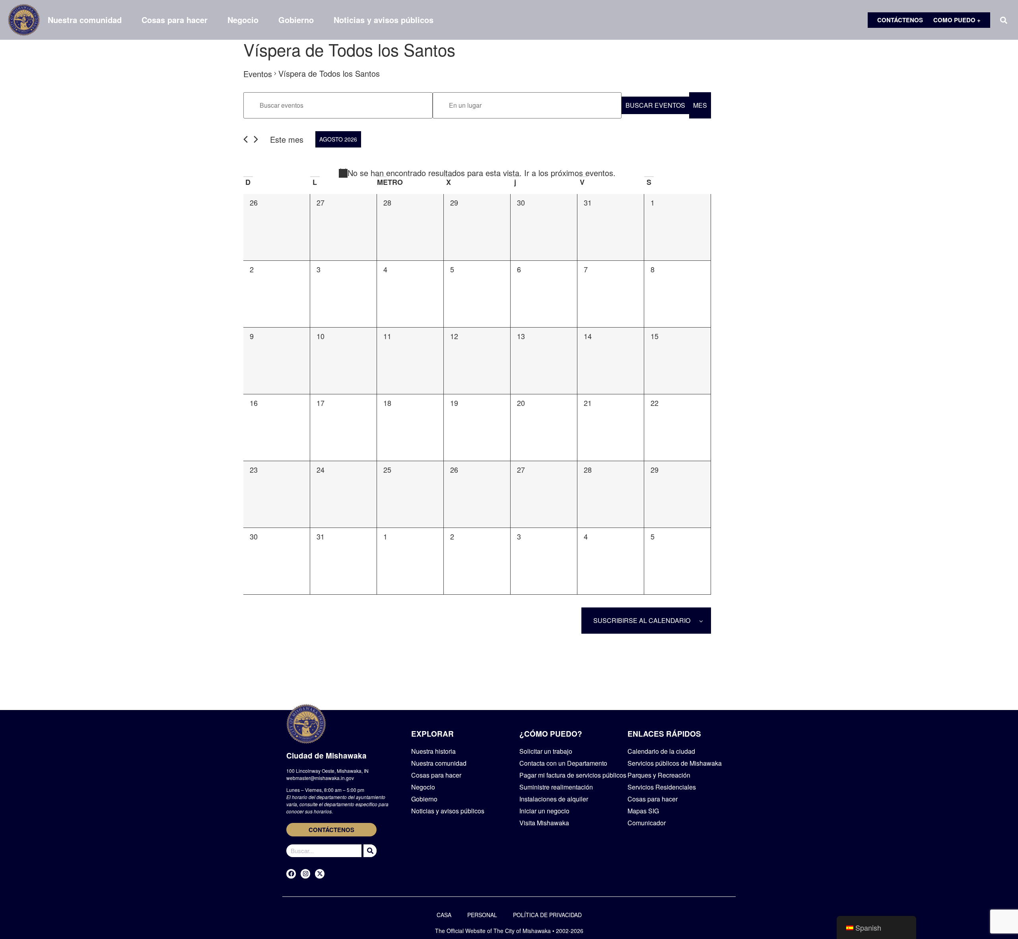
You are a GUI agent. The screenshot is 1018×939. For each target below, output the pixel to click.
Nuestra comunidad (85, 20)
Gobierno (296, 20)
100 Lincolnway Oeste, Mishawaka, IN (327, 770)
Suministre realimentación (556, 787)
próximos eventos (582, 172)
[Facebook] (291, 874)
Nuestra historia (433, 751)
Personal (482, 915)
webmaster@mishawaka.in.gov (320, 777)
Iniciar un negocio (544, 810)
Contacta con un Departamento (563, 763)
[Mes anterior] (245, 139)
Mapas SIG (643, 810)
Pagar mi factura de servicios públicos (572, 775)
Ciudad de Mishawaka (326, 755)
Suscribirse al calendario (641, 620)
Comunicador (647, 822)
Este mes (286, 139)
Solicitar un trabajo (545, 751)
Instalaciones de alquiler (553, 798)
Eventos (257, 74)
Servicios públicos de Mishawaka (675, 763)
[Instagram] (305, 874)
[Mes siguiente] (256, 139)
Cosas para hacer (175, 20)
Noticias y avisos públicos (383, 20)
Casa (444, 915)
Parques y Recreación (659, 775)
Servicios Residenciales (662, 787)
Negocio (242, 20)
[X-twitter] (319, 874)
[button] (1003, 20)
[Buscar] (369, 850)
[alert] (477, 173)
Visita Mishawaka (544, 822)
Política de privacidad (547, 915)
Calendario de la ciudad (661, 751)
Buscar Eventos (655, 105)
